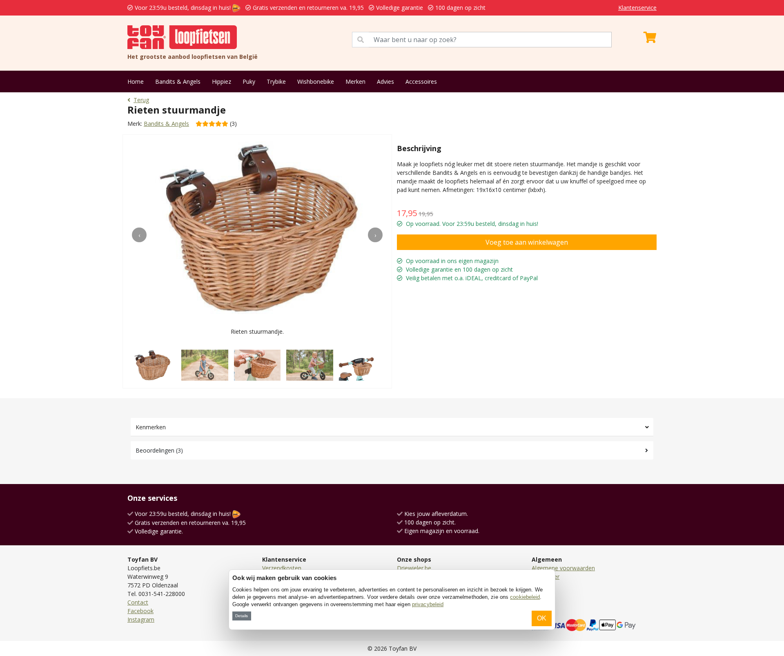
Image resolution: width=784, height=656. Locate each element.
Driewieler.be (414, 568)
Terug (141, 100)
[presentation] (139, 235)
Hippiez (221, 81)
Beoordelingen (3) (159, 450)
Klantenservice (637, 7)
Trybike (276, 81)
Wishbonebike (315, 81)
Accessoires (421, 81)
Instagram (140, 619)
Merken (355, 81)
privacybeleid (427, 604)
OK (541, 618)
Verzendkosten (281, 568)
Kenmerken (151, 427)
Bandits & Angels (177, 81)
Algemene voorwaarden (563, 568)
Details (241, 616)
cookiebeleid (525, 597)
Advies (385, 81)
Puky (249, 81)
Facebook (140, 611)
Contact (137, 602)
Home (135, 81)
